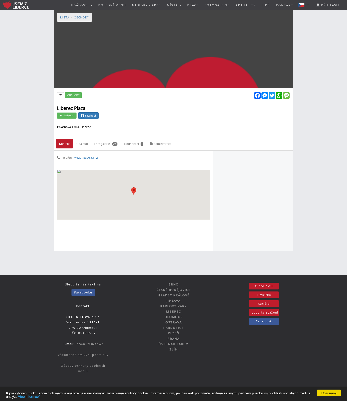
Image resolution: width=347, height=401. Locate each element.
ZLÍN (173, 349)
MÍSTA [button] (173, 5)
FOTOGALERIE (217, 5)
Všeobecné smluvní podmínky (83, 355)
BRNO (173, 284)
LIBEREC (173, 311)
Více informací (29, 396)
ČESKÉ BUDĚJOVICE (174, 290)
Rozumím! (329, 392)
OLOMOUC (173, 317)
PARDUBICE (173, 328)
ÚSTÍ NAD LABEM (173, 344)
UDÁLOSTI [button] (80, 5)
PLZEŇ (173, 333)
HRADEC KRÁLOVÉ (174, 295)
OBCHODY (81, 17)
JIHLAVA (173, 300)
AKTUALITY (246, 5)
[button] (304, 5)
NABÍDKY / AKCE (146, 5)
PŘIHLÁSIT (330, 5)
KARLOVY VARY (173, 306)
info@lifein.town (90, 344)
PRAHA (173, 338)
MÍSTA (64, 17)
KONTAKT (284, 5)
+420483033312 (86, 157)
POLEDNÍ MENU (112, 5)
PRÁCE (193, 5)
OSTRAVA (173, 322)
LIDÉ (266, 5)
